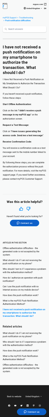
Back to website (14, 396)
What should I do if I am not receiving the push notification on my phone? (22, 262)
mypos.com (38, 4)
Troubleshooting (26, 18)
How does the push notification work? (21, 295)
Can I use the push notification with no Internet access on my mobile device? (21, 288)
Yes (21, 208)
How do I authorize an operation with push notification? (23, 279)
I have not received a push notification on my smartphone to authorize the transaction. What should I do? (24, 312)
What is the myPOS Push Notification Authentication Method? (20, 302)
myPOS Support (10, 18)
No (28, 209)
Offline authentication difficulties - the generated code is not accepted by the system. (21, 251)
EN (45, 8)
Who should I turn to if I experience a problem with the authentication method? (24, 271)
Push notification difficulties (18, 20)
